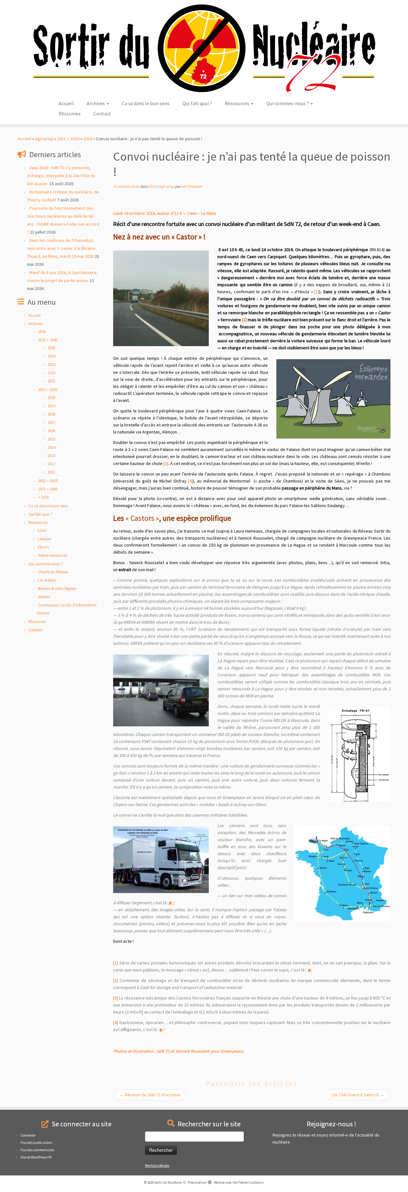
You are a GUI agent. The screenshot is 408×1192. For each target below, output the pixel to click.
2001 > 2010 (47, 480)
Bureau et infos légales (57, 588)
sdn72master (191, 186)
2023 (51, 364)
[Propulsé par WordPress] (210, 1181)
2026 (42, 331)
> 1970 (43, 497)
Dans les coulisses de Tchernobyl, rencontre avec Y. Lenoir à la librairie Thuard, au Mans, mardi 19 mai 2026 (61, 248)
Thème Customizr (251, 1182)
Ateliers (44, 597)
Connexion (28, 1135)
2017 (51, 422)
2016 (87, 139)
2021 (51, 381)
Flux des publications (36, 1142)
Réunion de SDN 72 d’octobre (150, 1095)
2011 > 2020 (68, 139)
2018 (51, 414)
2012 (51, 464)
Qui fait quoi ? (197, 103)
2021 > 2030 (47, 340)
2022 (51, 372)
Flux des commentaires (37, 1150)
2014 (51, 447)
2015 (51, 439)
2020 (51, 397)
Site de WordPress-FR (35, 1157)
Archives (96, 103)
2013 (51, 455)
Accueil (66, 103)
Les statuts (47, 580)
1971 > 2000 (47, 489)
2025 (51, 348)
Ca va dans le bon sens (146, 103)
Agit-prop (44, 139)
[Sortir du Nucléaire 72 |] (204, 48)
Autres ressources (52, 555)
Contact (102, 113)
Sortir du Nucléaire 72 (170, 1182)
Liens (42, 530)
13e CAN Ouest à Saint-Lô (357, 1095)
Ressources (237, 103)
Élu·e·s (43, 547)
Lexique (44, 538)
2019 (51, 406)
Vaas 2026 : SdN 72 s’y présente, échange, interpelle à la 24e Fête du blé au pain (61, 175)
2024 (51, 356)
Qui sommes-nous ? (288, 103)
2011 (51, 472)
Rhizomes (70, 113)
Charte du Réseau (53, 572)
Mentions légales (157, 1165)
